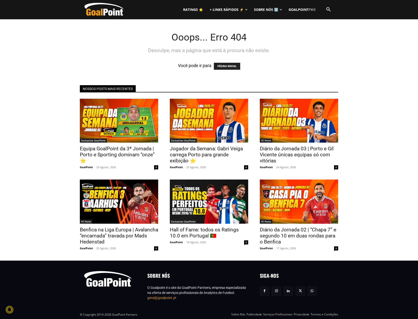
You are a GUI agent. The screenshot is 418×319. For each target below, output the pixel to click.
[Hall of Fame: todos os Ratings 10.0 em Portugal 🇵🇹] (209, 201)
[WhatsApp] (312, 291)
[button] (328, 9)
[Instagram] (276, 291)
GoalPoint (86, 167)
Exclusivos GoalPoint (93, 140)
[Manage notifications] (9, 309)
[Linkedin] (288, 291)
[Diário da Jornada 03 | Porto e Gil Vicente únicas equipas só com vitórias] (299, 121)
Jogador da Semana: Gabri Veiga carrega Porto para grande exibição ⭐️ (206, 155)
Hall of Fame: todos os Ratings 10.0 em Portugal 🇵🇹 (204, 233)
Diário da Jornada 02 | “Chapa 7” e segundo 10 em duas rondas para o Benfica (298, 236)
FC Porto (266, 140)
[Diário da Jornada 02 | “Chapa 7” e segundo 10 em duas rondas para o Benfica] (299, 201)
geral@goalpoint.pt (161, 298)
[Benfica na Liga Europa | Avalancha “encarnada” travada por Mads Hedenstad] (119, 201)
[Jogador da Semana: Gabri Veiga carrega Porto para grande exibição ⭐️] (209, 121)
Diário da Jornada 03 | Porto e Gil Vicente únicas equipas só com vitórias (297, 155)
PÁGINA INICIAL (227, 66)
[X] (300, 291)
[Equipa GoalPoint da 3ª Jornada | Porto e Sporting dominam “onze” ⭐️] (119, 121)
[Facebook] (264, 291)
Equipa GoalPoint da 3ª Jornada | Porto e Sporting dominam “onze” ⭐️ (117, 155)
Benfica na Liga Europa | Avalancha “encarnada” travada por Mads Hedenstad (119, 236)
